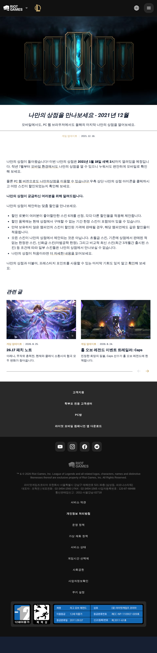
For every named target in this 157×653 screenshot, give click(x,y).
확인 (131, 263)
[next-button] (147, 371)
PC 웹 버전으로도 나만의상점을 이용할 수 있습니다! (52, 181)
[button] (69, 136)
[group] (78, 331)
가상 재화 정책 (78, 536)
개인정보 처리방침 (79, 513)
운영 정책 (78, 524)
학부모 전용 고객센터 (78, 403)
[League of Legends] (38, 8)
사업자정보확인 (78, 581)
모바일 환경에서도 (45, 166)
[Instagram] (72, 446)
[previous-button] (139, 371)
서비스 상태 (78, 547)
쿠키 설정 (78, 592)
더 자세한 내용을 (62, 253)
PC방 (78, 414)
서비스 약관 (78, 502)
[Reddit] (96, 446)
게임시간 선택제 (78, 558)
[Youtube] (60, 446)
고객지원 (78, 392)
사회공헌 (78, 569)
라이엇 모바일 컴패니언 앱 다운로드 (78, 426)
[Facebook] (84, 446)
